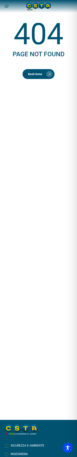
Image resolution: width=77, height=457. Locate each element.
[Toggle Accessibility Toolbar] (67, 447)
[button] (7, 6)
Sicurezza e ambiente (27, 445)
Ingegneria (19, 454)
